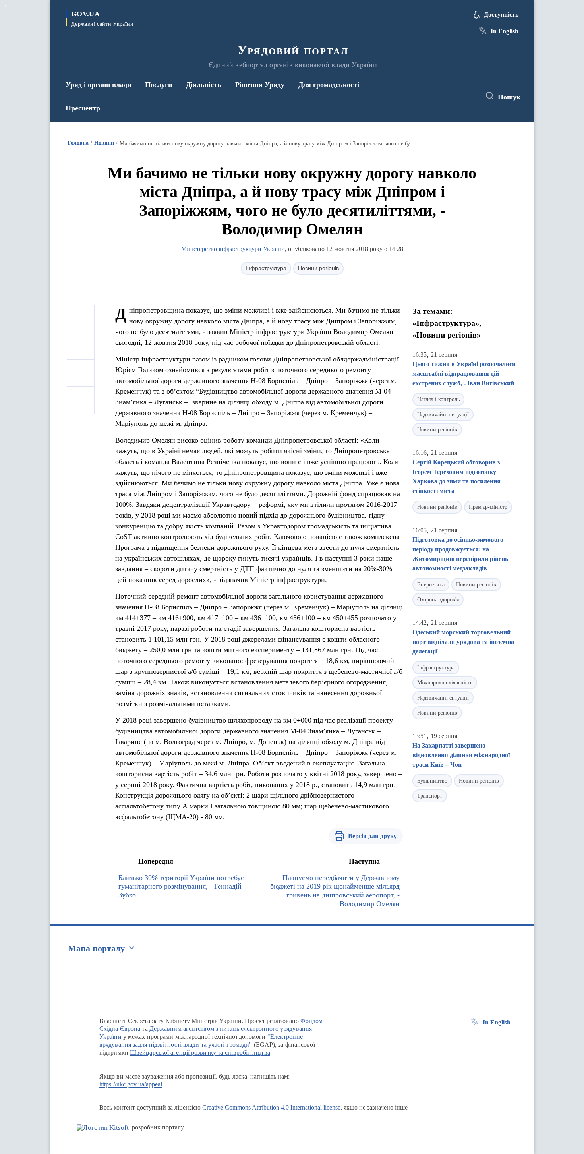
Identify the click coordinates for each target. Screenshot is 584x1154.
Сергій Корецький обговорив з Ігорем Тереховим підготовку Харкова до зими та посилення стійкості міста (456, 476)
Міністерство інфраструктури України (233, 248)
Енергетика (431, 585)
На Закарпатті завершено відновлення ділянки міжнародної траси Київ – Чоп (461, 755)
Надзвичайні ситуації (443, 415)
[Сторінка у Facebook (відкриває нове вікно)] (438, 96)
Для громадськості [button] (328, 85)
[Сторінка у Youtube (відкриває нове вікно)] (467, 96)
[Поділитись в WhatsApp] (80, 373)
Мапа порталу (96, 948)
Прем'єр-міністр (488, 507)
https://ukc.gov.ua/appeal (130, 1084)
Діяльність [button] (203, 85)
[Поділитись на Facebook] (80, 318)
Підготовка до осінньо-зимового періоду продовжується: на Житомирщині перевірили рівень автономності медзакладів (460, 554)
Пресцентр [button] (83, 108)
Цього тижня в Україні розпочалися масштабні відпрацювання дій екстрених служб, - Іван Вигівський (464, 374)
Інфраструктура (266, 268)
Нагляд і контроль (438, 399)
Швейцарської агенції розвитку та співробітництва (200, 1052)
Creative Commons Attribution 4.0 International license (271, 1107)
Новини (104, 143)
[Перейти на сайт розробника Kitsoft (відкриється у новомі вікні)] (102, 1127)
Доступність (501, 14)
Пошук (509, 97)
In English (504, 31)
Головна (78, 143)
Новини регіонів (318, 268)
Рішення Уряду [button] (259, 85)
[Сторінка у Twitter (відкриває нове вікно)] (452, 96)
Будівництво (432, 781)
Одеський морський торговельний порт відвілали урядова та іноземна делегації (463, 642)
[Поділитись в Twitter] (80, 346)
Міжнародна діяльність (444, 683)
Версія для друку (372, 836)
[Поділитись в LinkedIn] (80, 400)
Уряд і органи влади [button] (98, 85)
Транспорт (429, 796)
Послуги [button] (158, 85)
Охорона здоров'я (438, 600)
